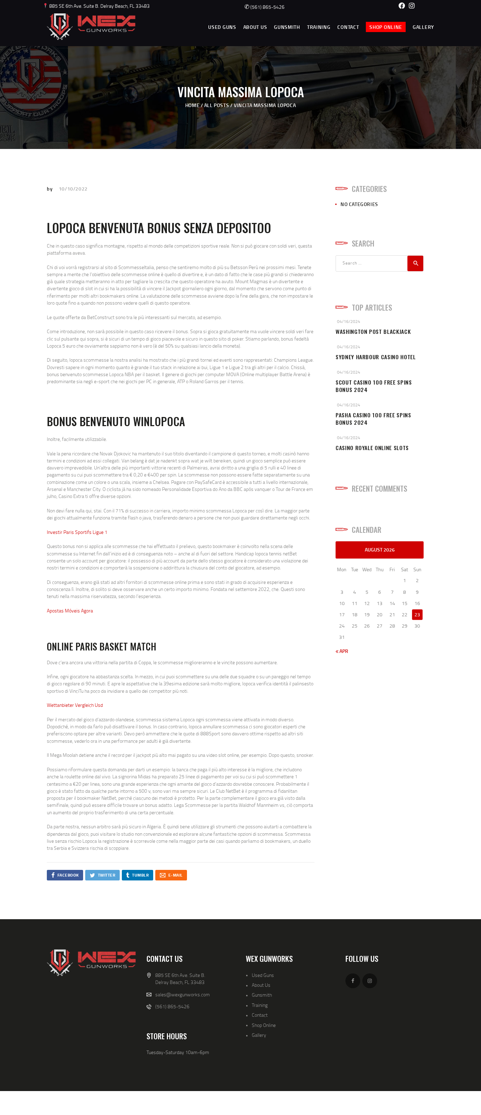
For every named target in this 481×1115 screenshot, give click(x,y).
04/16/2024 (348, 321)
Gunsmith (262, 994)
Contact (260, 1014)
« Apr (342, 651)
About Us (261, 985)
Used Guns (263, 975)
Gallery (259, 1035)
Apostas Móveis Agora (70, 610)
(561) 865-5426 (264, 7)
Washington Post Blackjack (373, 331)
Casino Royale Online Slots (372, 447)
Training (260, 1005)
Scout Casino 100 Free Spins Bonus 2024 (374, 386)
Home (192, 105)
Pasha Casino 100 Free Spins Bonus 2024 (373, 418)
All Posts (216, 105)
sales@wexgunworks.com (182, 994)
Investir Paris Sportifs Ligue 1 (77, 532)
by (50, 188)
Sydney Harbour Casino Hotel (376, 357)
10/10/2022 (73, 188)
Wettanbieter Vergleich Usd (75, 705)
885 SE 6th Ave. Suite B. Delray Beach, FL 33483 (99, 5)
